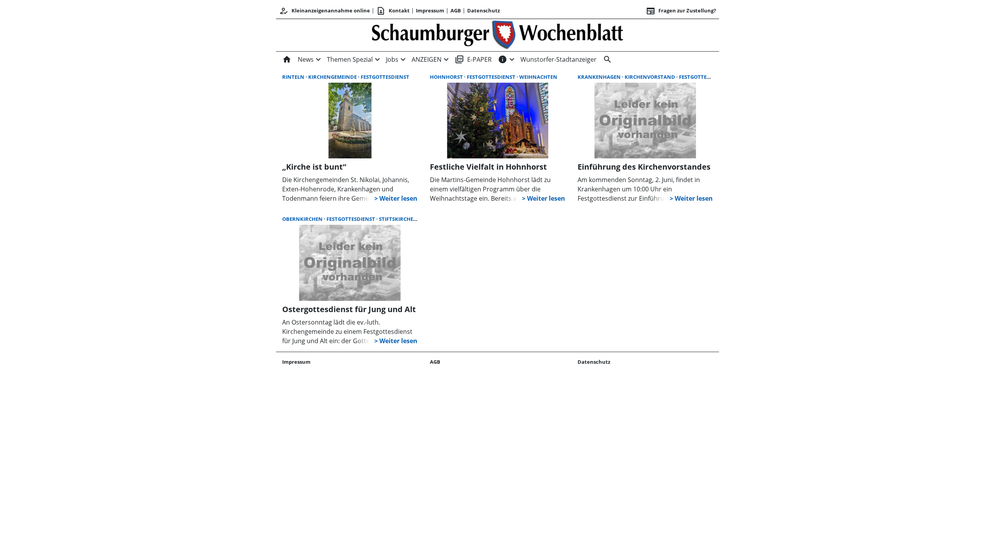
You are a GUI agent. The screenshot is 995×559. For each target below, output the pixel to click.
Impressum (430, 10)
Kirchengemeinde (333, 76)
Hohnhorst (447, 76)
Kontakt (393, 11)
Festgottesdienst (385, 76)
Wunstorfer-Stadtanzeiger (558, 59)
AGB (455, 10)
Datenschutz (483, 10)
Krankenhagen (600, 76)
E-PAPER (473, 59)
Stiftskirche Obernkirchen (417, 218)
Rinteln (293, 76)
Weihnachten (538, 76)
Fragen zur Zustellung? (681, 11)
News (306, 59)
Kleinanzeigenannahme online (324, 11)
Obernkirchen (303, 218)
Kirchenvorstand (650, 76)
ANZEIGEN (427, 59)
